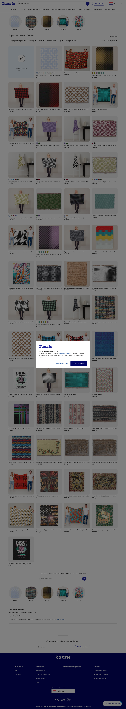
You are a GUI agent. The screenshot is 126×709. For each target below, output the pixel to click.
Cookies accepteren (79, 364)
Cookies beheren (62, 364)
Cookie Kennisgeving (64, 353)
